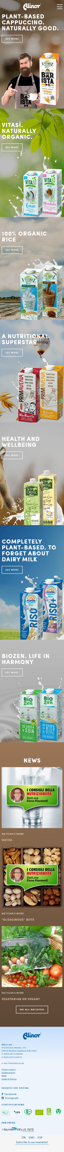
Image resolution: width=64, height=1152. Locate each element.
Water (7, 840)
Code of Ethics (9, 1079)
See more (12, 38)
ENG (32, 1137)
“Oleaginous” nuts (18, 919)
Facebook (10, 1094)
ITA (24, 1137)
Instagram (12, 1098)
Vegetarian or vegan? (21, 999)
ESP (40, 1137)
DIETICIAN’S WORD (13, 833)
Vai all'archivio (32, 1009)
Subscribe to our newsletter (32, 1142)
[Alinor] (32, 1036)
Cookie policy (8, 1072)
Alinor (32, 6)
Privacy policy (9, 1069)
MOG (4, 1075)
